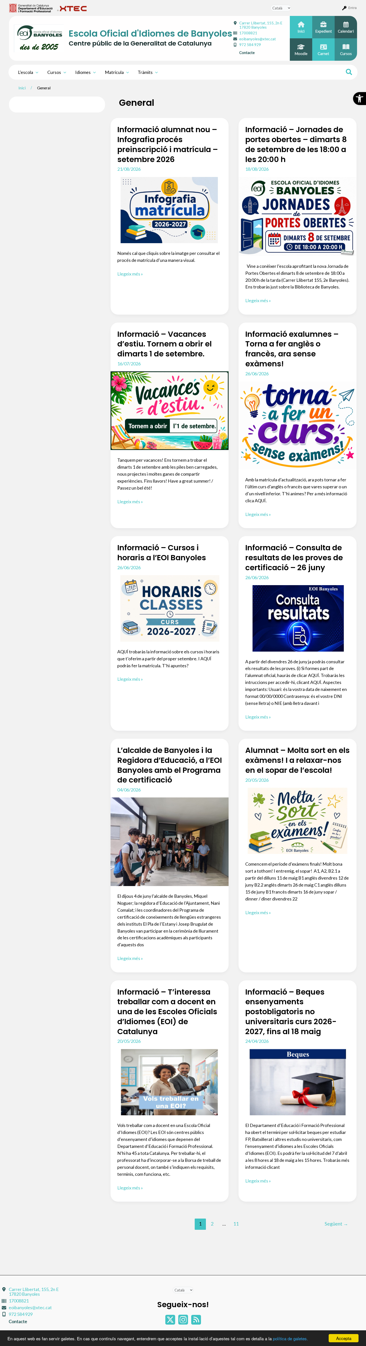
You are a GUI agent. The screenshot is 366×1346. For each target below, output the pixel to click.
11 (236, 1224)
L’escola (25, 72)
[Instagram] (183, 1322)
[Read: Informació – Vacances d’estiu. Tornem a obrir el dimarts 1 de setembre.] (170, 410)
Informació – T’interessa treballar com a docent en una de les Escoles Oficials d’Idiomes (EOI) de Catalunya (167, 1012)
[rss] (196, 1322)
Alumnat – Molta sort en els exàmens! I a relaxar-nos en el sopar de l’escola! (297, 760)
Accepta (343, 1338)
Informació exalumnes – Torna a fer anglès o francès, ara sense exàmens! (292, 349)
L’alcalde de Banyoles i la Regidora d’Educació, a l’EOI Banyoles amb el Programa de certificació (169, 765)
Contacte (247, 52)
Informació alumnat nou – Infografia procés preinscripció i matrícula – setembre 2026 (167, 144)
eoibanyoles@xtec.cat (257, 39)
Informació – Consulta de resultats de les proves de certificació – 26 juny (294, 557)
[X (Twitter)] (170, 1322)
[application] (35, 72)
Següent (336, 1224)
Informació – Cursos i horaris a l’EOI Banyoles (161, 552)
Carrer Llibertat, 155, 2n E (260, 25)
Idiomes (83, 72)
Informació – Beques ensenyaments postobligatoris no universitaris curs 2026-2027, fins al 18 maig (291, 1012)
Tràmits (145, 72)
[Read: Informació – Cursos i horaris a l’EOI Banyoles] (170, 608)
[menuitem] (31, 8)
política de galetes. (290, 1338)
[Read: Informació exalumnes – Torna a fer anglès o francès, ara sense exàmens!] (298, 425)
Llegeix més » (130, 274)
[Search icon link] (349, 72)
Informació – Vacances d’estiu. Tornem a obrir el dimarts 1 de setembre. (164, 344)
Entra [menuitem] (352, 8)
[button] (359, 98)
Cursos (54, 72)
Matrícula (114, 72)
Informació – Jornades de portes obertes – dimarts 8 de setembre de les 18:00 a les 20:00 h (296, 144)
